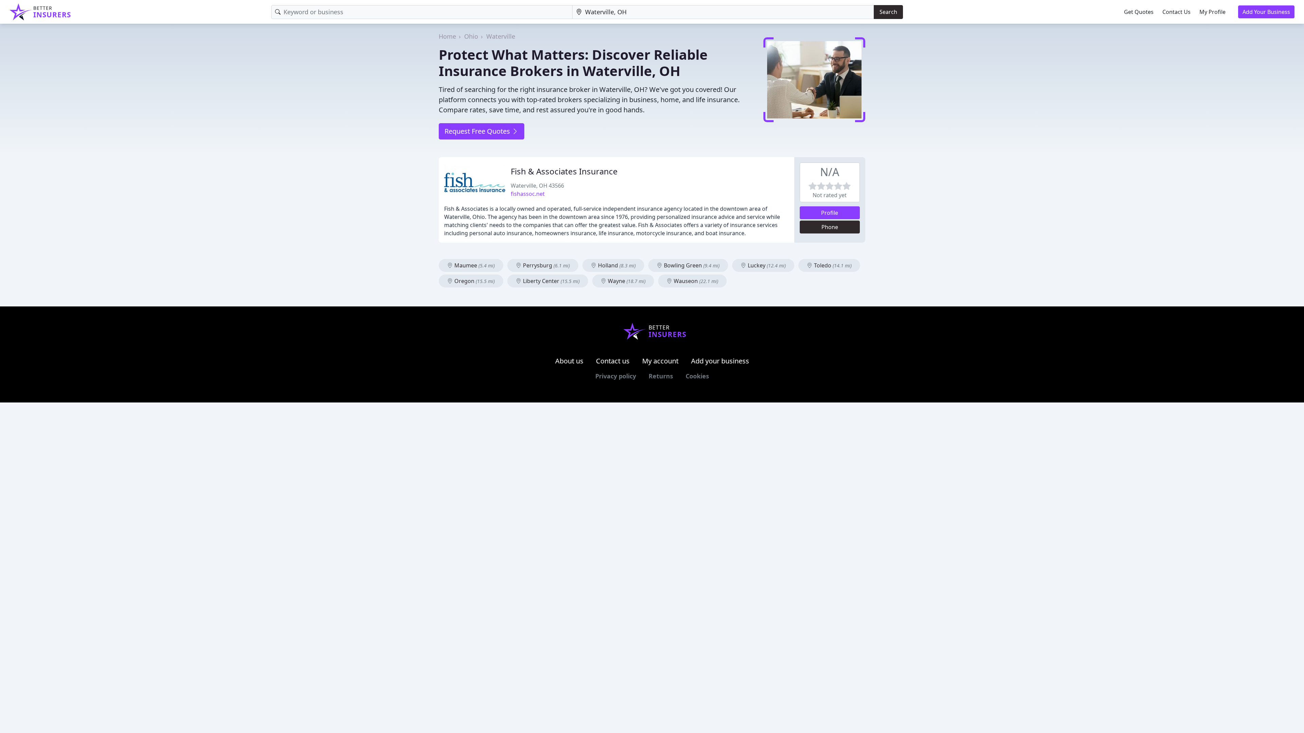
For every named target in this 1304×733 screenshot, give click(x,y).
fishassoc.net (528, 194)
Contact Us (1176, 12)
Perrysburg (546, 265)
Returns (661, 376)
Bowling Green (691, 265)
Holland (616, 265)
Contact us (613, 360)
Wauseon (695, 281)
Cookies (697, 376)
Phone (829, 227)
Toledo (832, 265)
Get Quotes (1139, 12)
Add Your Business (1266, 12)
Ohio (471, 36)
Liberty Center (551, 281)
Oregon (474, 281)
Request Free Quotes (478, 131)
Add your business (720, 360)
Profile (829, 213)
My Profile (1212, 12)
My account (660, 360)
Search (888, 12)
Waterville (500, 36)
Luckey (766, 265)
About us (569, 360)
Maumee (474, 265)
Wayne (626, 281)
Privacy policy (615, 376)
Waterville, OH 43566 (537, 185)
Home (447, 36)
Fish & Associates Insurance (564, 171)
